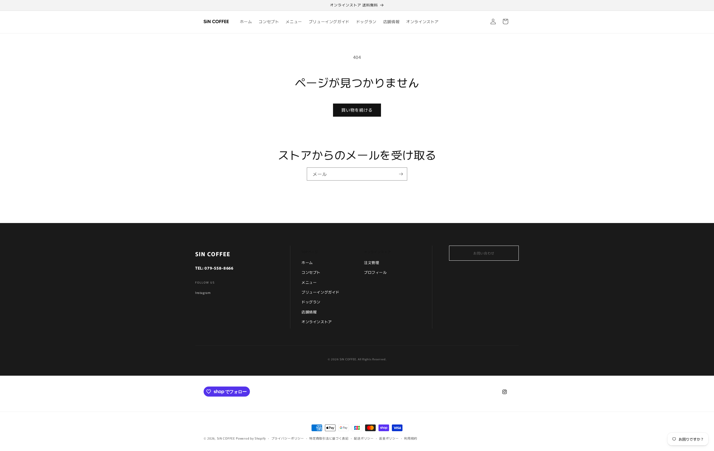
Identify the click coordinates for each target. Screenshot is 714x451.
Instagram (203, 292)
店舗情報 (309, 312)
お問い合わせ (484, 253)
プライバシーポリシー (287, 438)
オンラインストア (316, 321)
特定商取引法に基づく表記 (328, 438)
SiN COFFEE (226, 438)
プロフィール (375, 272)
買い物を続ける (357, 110)
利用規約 (410, 438)
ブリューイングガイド (320, 292)
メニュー (309, 282)
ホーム (307, 262)
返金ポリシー (389, 438)
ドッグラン (310, 301)
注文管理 (371, 262)
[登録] (401, 174)
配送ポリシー (363, 438)
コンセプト (310, 272)
